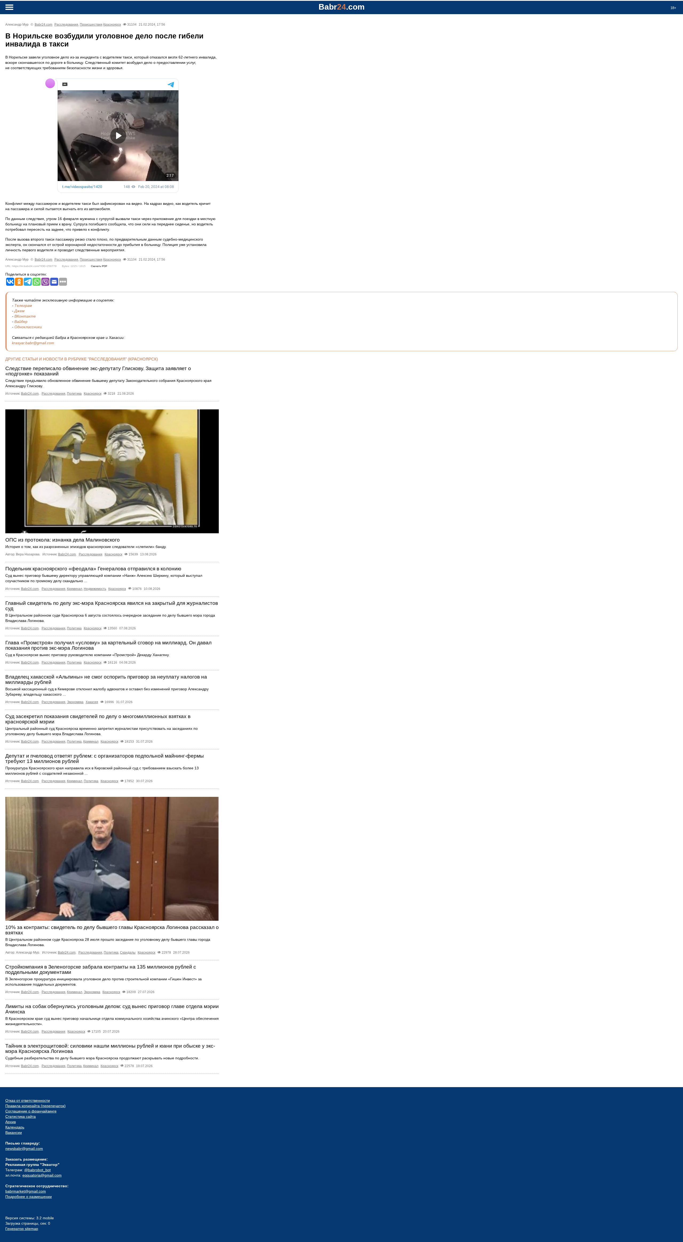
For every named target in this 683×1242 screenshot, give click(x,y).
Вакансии (13, 1132)
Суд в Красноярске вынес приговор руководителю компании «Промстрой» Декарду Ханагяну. (87, 655)
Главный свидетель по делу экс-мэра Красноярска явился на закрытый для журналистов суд (111, 605)
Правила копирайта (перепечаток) (35, 1106)
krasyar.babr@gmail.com (33, 343)
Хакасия (92, 702)
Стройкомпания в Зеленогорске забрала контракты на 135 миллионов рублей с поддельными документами (100, 969)
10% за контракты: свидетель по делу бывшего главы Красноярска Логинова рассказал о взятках (112, 929)
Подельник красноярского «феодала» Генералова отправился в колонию (93, 568)
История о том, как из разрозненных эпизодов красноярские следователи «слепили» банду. (86, 546)
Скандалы (128, 952)
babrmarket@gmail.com (25, 1191)
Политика (74, 393)
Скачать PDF (99, 266)
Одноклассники (28, 327)
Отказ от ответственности (27, 1100)
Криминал (74, 589)
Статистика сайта (20, 1116)
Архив (10, 1122)
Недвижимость (95, 589)
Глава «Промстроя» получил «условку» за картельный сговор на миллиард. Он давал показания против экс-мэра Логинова (108, 645)
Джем (19, 311)
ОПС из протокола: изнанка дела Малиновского (62, 540)
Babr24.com (43, 24)
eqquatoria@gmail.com (42, 1175)
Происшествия (91, 24)
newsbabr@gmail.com (24, 1148)
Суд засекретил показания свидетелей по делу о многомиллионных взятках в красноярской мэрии (97, 719)
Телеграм (23, 305)
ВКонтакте (25, 316)
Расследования (66, 24)
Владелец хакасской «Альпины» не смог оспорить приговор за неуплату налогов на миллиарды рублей (106, 679)
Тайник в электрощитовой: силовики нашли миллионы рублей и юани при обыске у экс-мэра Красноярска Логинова (110, 1048)
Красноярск (112, 24)
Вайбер (20, 321)
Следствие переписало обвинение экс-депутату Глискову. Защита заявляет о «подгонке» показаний (98, 371)
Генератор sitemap (21, 1229)
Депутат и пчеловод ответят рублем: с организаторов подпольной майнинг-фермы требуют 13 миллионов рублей (104, 758)
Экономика (75, 702)
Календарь (14, 1127)
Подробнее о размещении (28, 1196)
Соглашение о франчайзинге (31, 1111)
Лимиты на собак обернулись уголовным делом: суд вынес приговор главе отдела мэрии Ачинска (112, 1009)
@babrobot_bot (37, 1170)
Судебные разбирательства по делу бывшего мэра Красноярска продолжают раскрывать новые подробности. (102, 1058)
